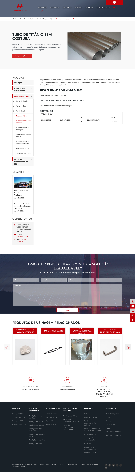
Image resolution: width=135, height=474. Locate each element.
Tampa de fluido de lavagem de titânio (25, 331)
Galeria (108, 421)
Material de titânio (35, 19)
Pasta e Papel (89, 444)
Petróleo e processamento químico (90, 423)
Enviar (67, 310)
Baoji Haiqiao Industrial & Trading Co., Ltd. (41, 465)
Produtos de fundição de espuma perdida (81, 331)
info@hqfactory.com (24, 236)
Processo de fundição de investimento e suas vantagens (22, 206)
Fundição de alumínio (37, 440)
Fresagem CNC (17, 421)
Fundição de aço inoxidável (35, 430)
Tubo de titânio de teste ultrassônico (22, 143)
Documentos (110, 425)
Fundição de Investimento (19, 89)
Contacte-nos (103, 7)
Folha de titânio (21, 106)
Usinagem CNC (18, 414)
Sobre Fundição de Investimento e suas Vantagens (21, 193)
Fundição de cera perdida (35, 417)
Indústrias (54, 7)
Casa (16, 19)
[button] (128, 347)
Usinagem (18, 83)
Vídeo (108, 428)
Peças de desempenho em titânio (21, 161)
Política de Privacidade (89, 465)
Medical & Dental (90, 417)
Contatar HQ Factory (22, 56)
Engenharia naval (90, 434)
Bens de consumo (90, 453)
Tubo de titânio (48, 19)
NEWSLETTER (20, 172)
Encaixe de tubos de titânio (23, 136)
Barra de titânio (22, 101)
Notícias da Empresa (113, 432)
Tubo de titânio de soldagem (22, 129)
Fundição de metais (36, 425)
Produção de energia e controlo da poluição (92, 430)
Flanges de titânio (22, 148)
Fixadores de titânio (70, 416)
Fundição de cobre (36, 444)
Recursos (67, 7)
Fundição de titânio (36, 422)
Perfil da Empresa (112, 414)
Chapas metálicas (19, 425)
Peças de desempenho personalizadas (68, 427)
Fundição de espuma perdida (37, 435)
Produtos (42, 7)
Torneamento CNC (19, 417)
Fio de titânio (21, 111)
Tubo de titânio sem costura (66, 19)
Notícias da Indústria (113, 435)
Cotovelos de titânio (23, 153)
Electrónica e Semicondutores (90, 448)
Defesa (86, 414)
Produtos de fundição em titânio (110, 331)
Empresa (78, 7)
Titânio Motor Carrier (53, 331)
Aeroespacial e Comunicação (89, 439)
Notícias (89, 7)
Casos (108, 417)
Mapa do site (72, 465)
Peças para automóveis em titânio (71, 420)
